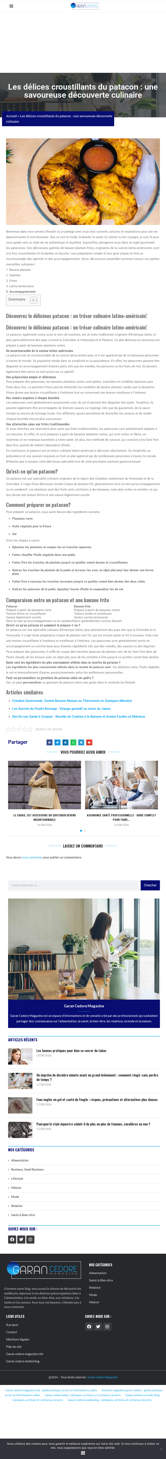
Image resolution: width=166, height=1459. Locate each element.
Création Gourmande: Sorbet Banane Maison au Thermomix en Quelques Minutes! (72, 701)
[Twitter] (21, 1239)
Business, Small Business (27, 1169)
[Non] (161, 1449)
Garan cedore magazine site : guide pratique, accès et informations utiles (51, 1390)
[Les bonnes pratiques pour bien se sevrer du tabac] (20, 1056)
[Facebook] (12, 1239)
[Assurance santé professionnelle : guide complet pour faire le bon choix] (121, 785)
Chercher (150, 885)
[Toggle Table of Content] (31, 300)
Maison (16, 1187)
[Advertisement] (83, 42)
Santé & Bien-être (23, 1215)
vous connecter (32, 857)
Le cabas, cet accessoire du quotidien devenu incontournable (44, 817)
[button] (49, 742)
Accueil (11, 116)
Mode (15, 1196)
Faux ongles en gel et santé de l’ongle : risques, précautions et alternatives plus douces (97, 1099)
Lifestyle (17, 1178)
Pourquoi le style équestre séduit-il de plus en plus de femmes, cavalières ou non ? (93, 1124)
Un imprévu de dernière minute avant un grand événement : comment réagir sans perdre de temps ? (97, 1077)
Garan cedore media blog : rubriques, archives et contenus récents (110, 1400)
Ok (83, 1453)
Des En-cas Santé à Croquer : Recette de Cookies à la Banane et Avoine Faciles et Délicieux (78, 716)
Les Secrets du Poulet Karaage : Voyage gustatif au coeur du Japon (61, 709)
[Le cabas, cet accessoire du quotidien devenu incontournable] (44, 785)
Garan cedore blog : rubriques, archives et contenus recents (83, 1395)
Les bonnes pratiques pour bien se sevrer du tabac (71, 1050)
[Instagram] (30, 1239)
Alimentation (20, 1160)
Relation (17, 1206)
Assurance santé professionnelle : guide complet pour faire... (121, 817)
